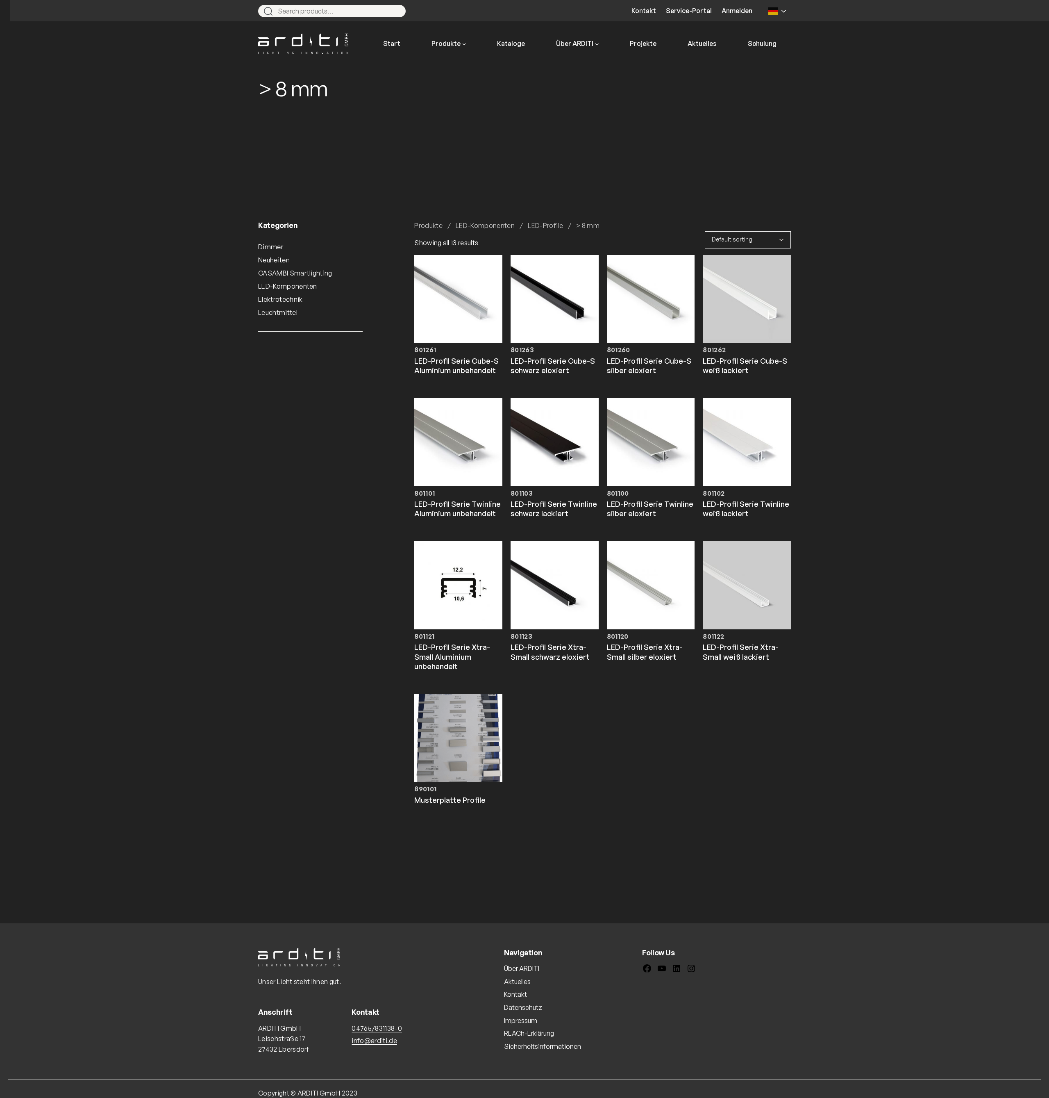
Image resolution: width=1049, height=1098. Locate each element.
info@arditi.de (374, 1040)
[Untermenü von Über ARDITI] (597, 44)
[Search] (396, 11)
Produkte (428, 225)
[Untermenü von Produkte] (464, 44)
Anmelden (737, 11)
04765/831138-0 (377, 1028)
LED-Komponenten (485, 225)
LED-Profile (545, 225)
